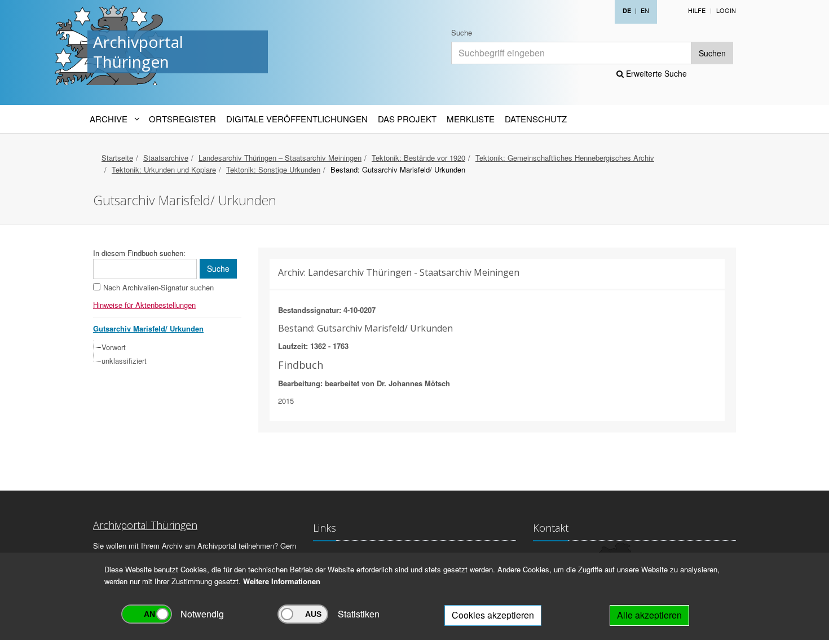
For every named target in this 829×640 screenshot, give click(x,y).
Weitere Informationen (281, 581)
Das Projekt (407, 119)
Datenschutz (536, 119)
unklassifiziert (124, 360)
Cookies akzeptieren (493, 614)
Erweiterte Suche (655, 73)
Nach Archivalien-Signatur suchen (158, 287)
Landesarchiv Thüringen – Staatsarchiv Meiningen (280, 157)
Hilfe (696, 10)
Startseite (117, 157)
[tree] (164, 354)
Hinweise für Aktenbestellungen (144, 304)
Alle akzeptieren (649, 614)
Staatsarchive (165, 157)
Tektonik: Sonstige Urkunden (273, 169)
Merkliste (471, 119)
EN (645, 10)
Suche (461, 32)
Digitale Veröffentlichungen (297, 119)
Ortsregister (182, 119)
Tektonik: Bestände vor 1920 (418, 157)
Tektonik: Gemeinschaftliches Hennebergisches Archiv (564, 157)
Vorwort (114, 347)
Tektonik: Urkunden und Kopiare (164, 169)
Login (726, 10)
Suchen (712, 53)
